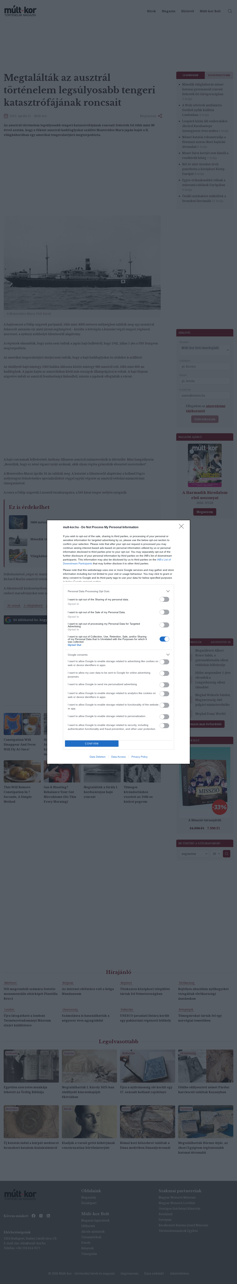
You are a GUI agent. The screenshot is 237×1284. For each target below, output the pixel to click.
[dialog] (118, 642)
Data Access (118, 756)
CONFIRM (92, 743)
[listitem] (118, 591)
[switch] (164, 599)
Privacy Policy (139, 756)
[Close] (182, 527)
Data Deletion (98, 756)
